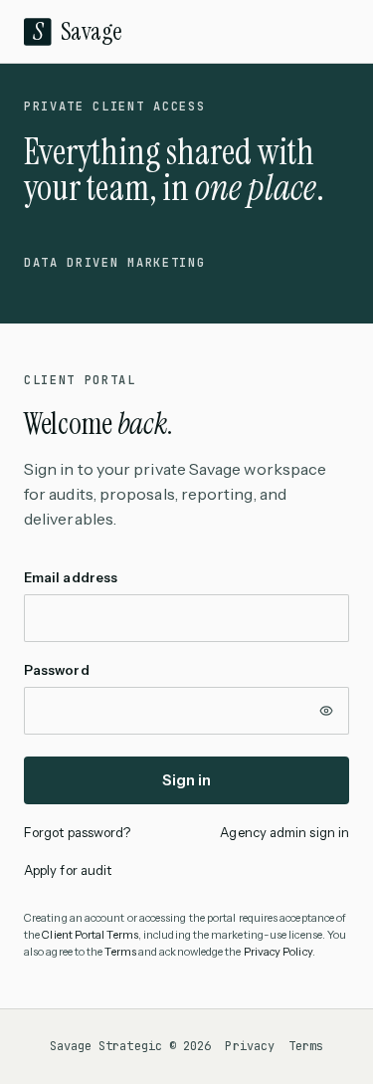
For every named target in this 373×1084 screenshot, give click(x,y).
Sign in (187, 779)
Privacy (250, 1046)
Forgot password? (77, 832)
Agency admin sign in (284, 832)
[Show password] (326, 711)
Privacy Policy (278, 952)
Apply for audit (67, 870)
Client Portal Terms (90, 935)
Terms (119, 952)
